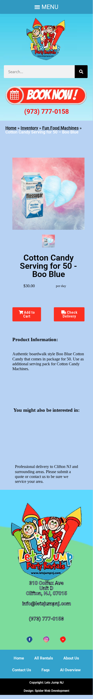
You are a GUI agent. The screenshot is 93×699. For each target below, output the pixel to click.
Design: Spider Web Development (46, 691)
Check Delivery (70, 314)
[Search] (81, 71)
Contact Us (21, 670)
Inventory (29, 128)
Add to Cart (29, 314)
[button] (46, 7)
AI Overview (70, 670)
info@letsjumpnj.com (46, 603)
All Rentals (43, 658)
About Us (71, 658)
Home (10, 128)
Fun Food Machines (60, 128)
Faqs (45, 670)
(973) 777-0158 (46, 111)
